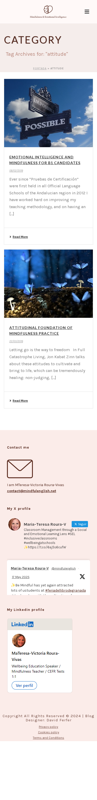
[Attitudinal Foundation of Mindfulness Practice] (48, 284)
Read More (20, 237)
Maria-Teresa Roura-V (30, 568)
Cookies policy (48, 732)
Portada (40, 68)
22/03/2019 (16, 341)
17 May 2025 (20, 577)
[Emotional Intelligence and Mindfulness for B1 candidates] (48, 113)
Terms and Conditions (48, 738)
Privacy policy (48, 727)
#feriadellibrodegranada (65, 590)
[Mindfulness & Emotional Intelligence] (48, 11)
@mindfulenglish (63, 568)
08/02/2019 (16, 170)
